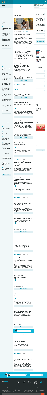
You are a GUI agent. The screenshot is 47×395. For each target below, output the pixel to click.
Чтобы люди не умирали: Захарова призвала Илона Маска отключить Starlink (23, 123)
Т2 (14, 60)
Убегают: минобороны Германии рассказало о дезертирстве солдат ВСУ (6, 11)
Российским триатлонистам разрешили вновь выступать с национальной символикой (6, 52)
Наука (29, 381)
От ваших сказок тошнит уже (19, 6)
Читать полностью (23, 80)
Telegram (41, 382)
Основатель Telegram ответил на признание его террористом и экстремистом (23, 356)
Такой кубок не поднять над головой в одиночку (22, 180)
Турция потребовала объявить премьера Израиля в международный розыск (6, 40)
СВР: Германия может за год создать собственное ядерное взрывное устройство (23, 237)
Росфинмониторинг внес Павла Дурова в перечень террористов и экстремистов (22, 312)
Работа (18, 381)
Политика (24, 380)
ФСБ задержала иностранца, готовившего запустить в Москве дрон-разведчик (6, 163)
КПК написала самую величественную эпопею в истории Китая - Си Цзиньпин (40, 134)
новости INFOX (38, 50)
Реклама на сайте (36, 379)
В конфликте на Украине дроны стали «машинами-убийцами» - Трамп (21, 257)
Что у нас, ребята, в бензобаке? (20, 142)
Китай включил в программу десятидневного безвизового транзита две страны (5, 138)
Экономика (24, 381)
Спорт (29, 379)
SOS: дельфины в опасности (20, 275)
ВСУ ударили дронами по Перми (6, 148)
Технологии (29, 382)
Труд (17, 89)
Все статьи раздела (6, 174)
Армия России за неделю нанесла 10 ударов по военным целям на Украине (6, 111)
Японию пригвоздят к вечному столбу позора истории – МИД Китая (40, 140)
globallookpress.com (25, 31)
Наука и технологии (17, 63)
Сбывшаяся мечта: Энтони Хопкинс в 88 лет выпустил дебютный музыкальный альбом (6, 34)
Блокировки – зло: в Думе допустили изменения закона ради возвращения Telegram (21, 66)
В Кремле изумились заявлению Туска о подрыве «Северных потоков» (6, 89)
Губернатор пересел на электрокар (21, 293)
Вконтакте (41, 379)
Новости (18, 380)
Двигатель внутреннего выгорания (21, 102)
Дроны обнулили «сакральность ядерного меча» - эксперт (22, 200)
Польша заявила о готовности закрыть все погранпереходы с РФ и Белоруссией (6, 28)
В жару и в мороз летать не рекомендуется (23, 218)
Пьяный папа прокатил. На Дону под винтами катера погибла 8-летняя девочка (6, 100)
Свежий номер (19, 379)
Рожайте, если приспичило (29, 6)
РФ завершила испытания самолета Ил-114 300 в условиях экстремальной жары (6, 23)
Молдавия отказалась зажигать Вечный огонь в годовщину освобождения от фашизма (6, 46)
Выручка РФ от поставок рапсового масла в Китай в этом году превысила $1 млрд (6, 17)
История (18, 382)
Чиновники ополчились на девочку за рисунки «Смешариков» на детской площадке (6, 68)
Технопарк (16, 86)
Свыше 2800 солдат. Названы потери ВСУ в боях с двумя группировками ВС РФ (6, 117)
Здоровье (29, 380)
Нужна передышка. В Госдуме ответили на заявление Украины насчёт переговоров (6, 63)
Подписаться (42, 375)
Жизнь (23, 379)
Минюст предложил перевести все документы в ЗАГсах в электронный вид (22, 162)
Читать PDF (41, 6)
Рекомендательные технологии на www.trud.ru (36, 382)
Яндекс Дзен (41, 380)
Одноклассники (42, 381)
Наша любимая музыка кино (40, 14)
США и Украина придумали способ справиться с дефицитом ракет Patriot (22, 336)
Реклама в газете (36, 380)
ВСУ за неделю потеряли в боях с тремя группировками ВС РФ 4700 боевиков (6, 123)
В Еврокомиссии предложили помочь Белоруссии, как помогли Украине (40, 82)
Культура (24, 382)
